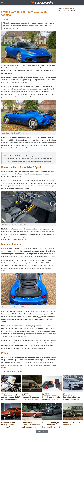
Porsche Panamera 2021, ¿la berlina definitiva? (8, 425)
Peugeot (44, 421)
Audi (64, 421)
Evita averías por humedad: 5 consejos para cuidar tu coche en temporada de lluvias (31, 397)
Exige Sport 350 (7, 140)
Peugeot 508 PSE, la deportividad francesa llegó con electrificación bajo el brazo (52, 425)
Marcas (3, 8)
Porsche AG (4, 421)
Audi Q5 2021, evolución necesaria (72, 424)
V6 (39, 316)
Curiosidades (5, 393)
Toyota (9, 319)
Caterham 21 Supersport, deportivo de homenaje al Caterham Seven (31, 425)
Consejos (25, 393)
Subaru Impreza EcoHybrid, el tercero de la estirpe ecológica (73, 397)
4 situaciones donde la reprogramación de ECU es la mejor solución (11, 397)
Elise (18, 140)
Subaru (65, 393)
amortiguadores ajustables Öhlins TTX (35, 263)
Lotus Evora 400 (36, 171)
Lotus (8, 8)
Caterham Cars (26, 421)
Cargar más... (42, 432)
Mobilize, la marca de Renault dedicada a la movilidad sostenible (51, 397)
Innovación (45, 393)
